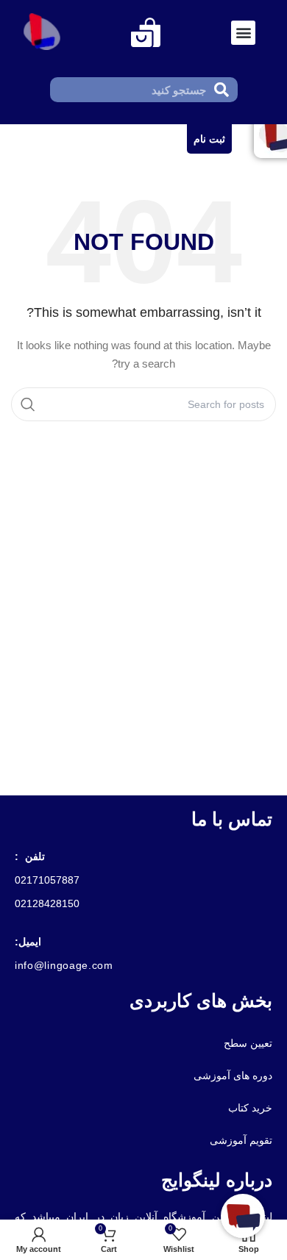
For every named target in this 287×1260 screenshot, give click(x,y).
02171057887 (47, 880)
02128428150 (47, 903)
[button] (243, 33)
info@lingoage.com (64, 965)
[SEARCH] (28, 404)
